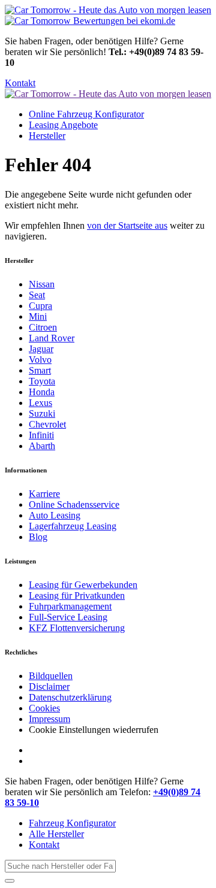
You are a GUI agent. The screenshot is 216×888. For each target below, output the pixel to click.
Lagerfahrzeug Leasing (72, 526)
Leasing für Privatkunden (77, 595)
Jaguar (41, 349)
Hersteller (47, 136)
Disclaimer (49, 686)
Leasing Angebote (63, 125)
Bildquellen (51, 676)
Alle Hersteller (56, 834)
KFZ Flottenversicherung (77, 628)
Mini (38, 316)
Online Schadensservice (74, 504)
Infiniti (41, 435)
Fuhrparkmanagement (70, 606)
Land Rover (51, 338)
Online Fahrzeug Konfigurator (86, 114)
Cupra (40, 306)
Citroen (43, 327)
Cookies (44, 708)
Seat (37, 295)
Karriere (44, 494)
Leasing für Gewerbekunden (83, 585)
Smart (40, 370)
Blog (38, 537)
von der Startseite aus (127, 225)
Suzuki (42, 413)
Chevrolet (47, 424)
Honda (42, 392)
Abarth (42, 446)
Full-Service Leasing (68, 617)
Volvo (40, 359)
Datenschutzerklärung (70, 697)
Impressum (49, 719)
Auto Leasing (54, 515)
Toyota (42, 381)
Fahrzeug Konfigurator (72, 823)
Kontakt (20, 83)
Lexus (40, 403)
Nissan (42, 284)
